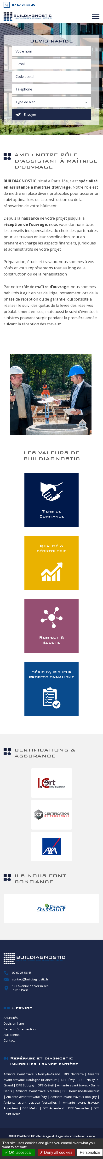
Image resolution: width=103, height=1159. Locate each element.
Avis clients (12, 1034)
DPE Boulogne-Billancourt (81, 1091)
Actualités (11, 1018)
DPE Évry (68, 1080)
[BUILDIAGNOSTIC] (28, 16)
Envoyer (30, 114)
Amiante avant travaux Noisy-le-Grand (32, 1074)
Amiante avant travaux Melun (37, 1091)
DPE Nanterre (74, 1074)
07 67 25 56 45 (22, 972)
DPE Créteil (46, 1085)
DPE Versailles (79, 1108)
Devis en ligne (14, 1023)
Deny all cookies (57, 1152)
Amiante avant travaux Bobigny (74, 1097)
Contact (9, 1040)
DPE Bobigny (25, 1085)
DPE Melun (31, 1108)
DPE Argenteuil (53, 1108)
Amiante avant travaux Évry (26, 1097)
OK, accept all (20, 1152)
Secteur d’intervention (20, 1029)
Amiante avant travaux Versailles (30, 1102)
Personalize (90, 1152)
